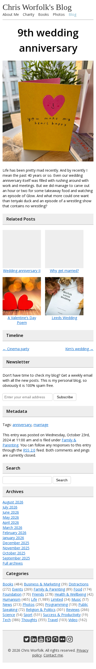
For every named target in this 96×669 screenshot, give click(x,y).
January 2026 (13, 537)
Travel (53, 619)
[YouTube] (41, 640)
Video (73, 619)
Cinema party (16, 348)
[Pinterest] (48, 640)
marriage (41, 424)
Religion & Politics (41, 609)
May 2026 (11, 517)
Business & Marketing (42, 584)
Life (34, 599)
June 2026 (11, 512)
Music (76, 599)
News (7, 604)
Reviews (73, 609)
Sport (28, 614)
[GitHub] (55, 640)
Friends (38, 594)
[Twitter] (27, 640)
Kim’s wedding (79, 348)
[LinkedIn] (34, 640)
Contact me (53, 655)
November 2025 (16, 547)
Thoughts (29, 619)
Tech (7, 619)
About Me (11, 14)
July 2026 (10, 507)
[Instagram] (70, 640)
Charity (28, 14)
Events (17, 589)
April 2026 (11, 522)
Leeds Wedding (64, 317)
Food (77, 589)
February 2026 (14, 532)
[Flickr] (62, 640)
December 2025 (16, 542)
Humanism (11, 599)
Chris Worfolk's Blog (37, 7)
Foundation (12, 594)
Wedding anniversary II (21, 270)
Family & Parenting (49, 589)
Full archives (13, 563)
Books (43, 14)
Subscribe (65, 397)
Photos (59, 14)
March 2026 (12, 527)
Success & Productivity (62, 614)
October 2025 (14, 553)
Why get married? (64, 270)
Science (9, 614)
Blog (72, 14)
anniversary (22, 424)
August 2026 (13, 502)
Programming (56, 604)
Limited (57, 599)
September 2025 (16, 558)
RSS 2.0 (29, 450)
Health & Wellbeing (70, 594)
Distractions (79, 584)
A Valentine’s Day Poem (22, 320)
